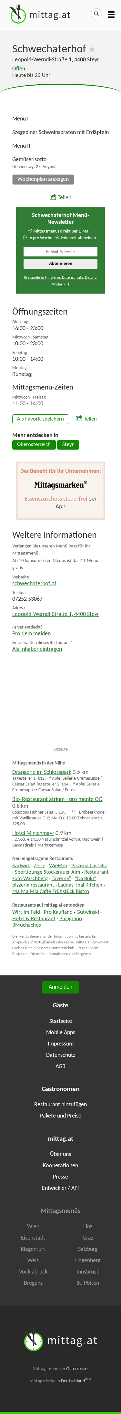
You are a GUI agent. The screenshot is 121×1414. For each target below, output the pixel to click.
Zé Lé (39, 865)
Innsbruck (87, 1272)
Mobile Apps (60, 1032)
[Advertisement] (60, 100)
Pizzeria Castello (89, 865)
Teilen (64, 198)
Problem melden (31, 634)
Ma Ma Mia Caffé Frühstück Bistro (50, 891)
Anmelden (60, 987)
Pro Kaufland (58, 912)
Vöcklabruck (33, 1272)
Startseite (60, 1021)
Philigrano (70, 918)
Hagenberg (87, 1260)
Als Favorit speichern (40, 419)
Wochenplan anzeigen (43, 179)
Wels (33, 1260)
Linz (87, 1227)
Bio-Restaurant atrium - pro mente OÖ (57, 799)
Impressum (61, 1044)
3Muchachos (26, 925)
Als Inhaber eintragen (37, 649)
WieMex (58, 865)
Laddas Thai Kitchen (80, 885)
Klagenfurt (33, 1249)
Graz (88, 1238)
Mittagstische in (60, 1381)
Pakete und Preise (60, 1116)
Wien (33, 1227)
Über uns (60, 1154)
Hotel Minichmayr (33, 833)
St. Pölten (87, 1283)
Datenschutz (60, 1055)
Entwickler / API (60, 1188)
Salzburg (87, 1249)
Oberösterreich (34, 444)
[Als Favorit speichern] (92, 49)
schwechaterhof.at (34, 584)
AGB (60, 1066)
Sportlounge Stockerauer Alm (47, 872)
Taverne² (61, 878)
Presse (60, 1177)
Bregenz (33, 1283)
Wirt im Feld (26, 912)
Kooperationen (60, 1166)
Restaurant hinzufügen (60, 1104)
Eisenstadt (33, 1238)
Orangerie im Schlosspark (41, 772)
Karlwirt (21, 865)
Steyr (68, 444)
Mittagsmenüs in (59, 1369)
